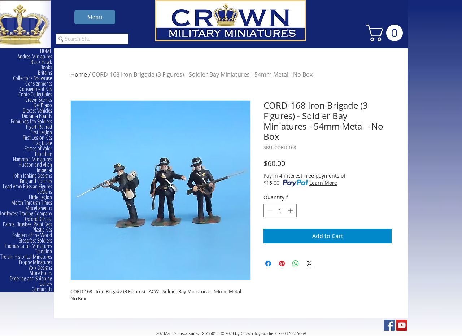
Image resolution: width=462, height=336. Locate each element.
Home (78, 74)
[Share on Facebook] (268, 263)
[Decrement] (269, 210)
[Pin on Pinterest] (282, 263)
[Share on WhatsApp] (295, 263)
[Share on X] (309, 263)
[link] (386, 33)
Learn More (323, 182)
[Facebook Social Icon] (389, 325)
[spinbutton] (280, 210)
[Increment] (291, 210)
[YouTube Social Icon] (401, 325)
